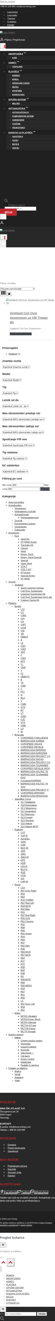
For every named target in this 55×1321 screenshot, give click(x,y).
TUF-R (24, 835)
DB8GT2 (25, 676)
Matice (15, 144)
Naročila (12, 1169)
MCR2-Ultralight (29, 1016)
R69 (23, 939)
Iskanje (42, 1313)
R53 (23, 1007)
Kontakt (10, 25)
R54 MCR (26, 906)
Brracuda (19, 734)
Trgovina (11, 18)
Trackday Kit (27, 545)
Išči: (2, 1314)
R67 (23, 991)
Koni (14, 58)
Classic (24, 548)
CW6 (23, 686)
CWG (23, 615)
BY (22, 710)
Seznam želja (14, 1172)
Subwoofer (18, 120)
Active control (27, 1059)
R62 (23, 897)
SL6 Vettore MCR (29, 826)
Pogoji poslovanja (16, 1148)
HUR (23, 863)
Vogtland (17, 67)
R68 (23, 927)
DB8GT (24, 637)
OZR (23, 845)
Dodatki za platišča (17, 1068)
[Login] (27, 223)
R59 (23, 988)
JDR (23, 851)
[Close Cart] (3, 1245)
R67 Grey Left (28, 1004)
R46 (23, 949)
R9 (22, 976)
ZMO (23, 854)
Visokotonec (21, 526)
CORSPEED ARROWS (32, 793)
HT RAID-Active (29, 542)
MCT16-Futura (28, 1028)
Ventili (15, 148)
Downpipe (26, 1043)
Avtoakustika (14, 505)
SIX (22, 878)
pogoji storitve (26, 1225)
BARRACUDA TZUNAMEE (34, 765)
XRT (23, 652)
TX (22, 682)
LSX (23, 887)
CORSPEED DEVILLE (32, 747)
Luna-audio (12, 15)
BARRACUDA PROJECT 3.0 (35, 762)
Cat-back (25, 1056)
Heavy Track (27, 554)
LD (22, 728)
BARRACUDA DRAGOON (34, 796)
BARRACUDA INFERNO (33, 750)
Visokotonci (18, 128)
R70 (23, 964)
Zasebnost (13, 1151)
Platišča (12, 603)
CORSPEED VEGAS (31, 744)
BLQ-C (24, 869)
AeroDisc (25, 838)
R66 (23, 982)
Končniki (25, 1050)
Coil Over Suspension (31, 591)
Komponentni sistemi (23, 116)
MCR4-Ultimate (28, 1022)
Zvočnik (16, 124)
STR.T (24, 566)
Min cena (6, 485)
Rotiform (17, 91)
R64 (23, 958)
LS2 (23, 609)
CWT (23, 624)
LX (22, 643)
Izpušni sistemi (15, 1034)
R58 (23, 967)
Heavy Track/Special (31, 557)
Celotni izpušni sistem (31, 1040)
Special (24, 560)
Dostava (12, 1144)
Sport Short (26, 563)
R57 (23, 942)
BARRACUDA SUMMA (32, 741)
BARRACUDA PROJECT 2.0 (35, 756)
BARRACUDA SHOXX (32, 759)
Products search (16, 205)
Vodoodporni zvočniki (25, 511)
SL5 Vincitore (27, 820)
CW (22, 630)
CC (22, 612)
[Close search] (3, 1309)
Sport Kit (25, 539)
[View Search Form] (3, 217)
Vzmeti (11, 581)
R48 (23, 973)
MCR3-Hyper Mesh (30, 1019)
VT (22, 713)
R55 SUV (25, 918)
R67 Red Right (28, 915)
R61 (23, 1010)
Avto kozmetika (16, 502)
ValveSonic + (27, 1053)
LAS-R (24, 866)
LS (22, 1001)
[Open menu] (3, 243)
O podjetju (11, 21)
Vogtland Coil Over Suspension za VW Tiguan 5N (29, 317)
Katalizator (26, 1062)
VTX (23, 722)
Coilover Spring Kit (30, 600)
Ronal (15, 79)
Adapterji (17, 137)
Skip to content (7, 1)
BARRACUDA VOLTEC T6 (34, 771)
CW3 (23, 649)
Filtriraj (44, 488)
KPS (23, 860)
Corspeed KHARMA (31, 780)
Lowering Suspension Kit (33, 594)
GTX (23, 707)
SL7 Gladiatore (28, 802)
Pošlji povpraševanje (21, 333)
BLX (23, 698)
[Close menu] (1, 1269)
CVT (23, 832)
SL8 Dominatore (29, 805)
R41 (23, 912)
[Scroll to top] (3, 1263)
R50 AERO (26, 985)
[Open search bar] (6, 201)
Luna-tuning (12, 12)
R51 (23, 995)
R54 (23, 894)
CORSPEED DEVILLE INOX (35, 768)
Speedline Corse (21, 83)
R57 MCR (26, 955)
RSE (23, 872)
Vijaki (15, 140)
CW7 (23, 646)
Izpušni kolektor (28, 1047)
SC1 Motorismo (28, 808)
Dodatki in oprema (30, 1065)
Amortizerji (13, 533)
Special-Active (28, 575)
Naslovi (11, 1175)
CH (22, 621)
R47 (23, 961)
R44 (23, 936)
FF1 (23, 692)
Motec (15, 87)
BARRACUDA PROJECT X (35, 790)
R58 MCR (26, 979)
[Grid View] (3, 293)
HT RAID (25, 578)
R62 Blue (25, 909)
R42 (23, 924)
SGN (23, 842)
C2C (23, 719)
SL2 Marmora (27, 814)
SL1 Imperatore (28, 811)
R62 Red (25, 946)
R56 (23, 930)
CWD (23, 716)
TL (22, 664)
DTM (23, 875)
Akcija (8, 212)
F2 (22, 673)
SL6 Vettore (26, 823)
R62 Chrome (27, 921)
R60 (23, 998)
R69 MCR (26, 952)
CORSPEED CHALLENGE (34, 738)
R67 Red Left (27, 903)
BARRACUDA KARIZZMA (34, 753)
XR (22, 634)
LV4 (22, 618)
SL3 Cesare (27, 817)
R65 (23, 970)
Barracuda (18, 95)
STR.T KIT (26, 569)
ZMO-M (25, 857)
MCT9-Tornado (28, 1031)
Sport (23, 551)
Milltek (16, 103)
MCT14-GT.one (28, 1025)
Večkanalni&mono (30, 517)
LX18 (23, 627)
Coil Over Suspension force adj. (36, 597)
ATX (23, 661)
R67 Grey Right (28, 890)
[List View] (9, 294)
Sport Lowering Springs (32, 588)
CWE (23, 725)
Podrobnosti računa (17, 1166)
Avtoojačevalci (20, 112)
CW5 (23, 667)
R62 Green (26, 933)
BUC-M (24, 848)
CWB (23, 704)
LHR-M (24, 881)
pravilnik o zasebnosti (9, 1225)
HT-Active (26, 572)
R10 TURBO (27, 900)
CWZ (23, 658)
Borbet (16, 75)
